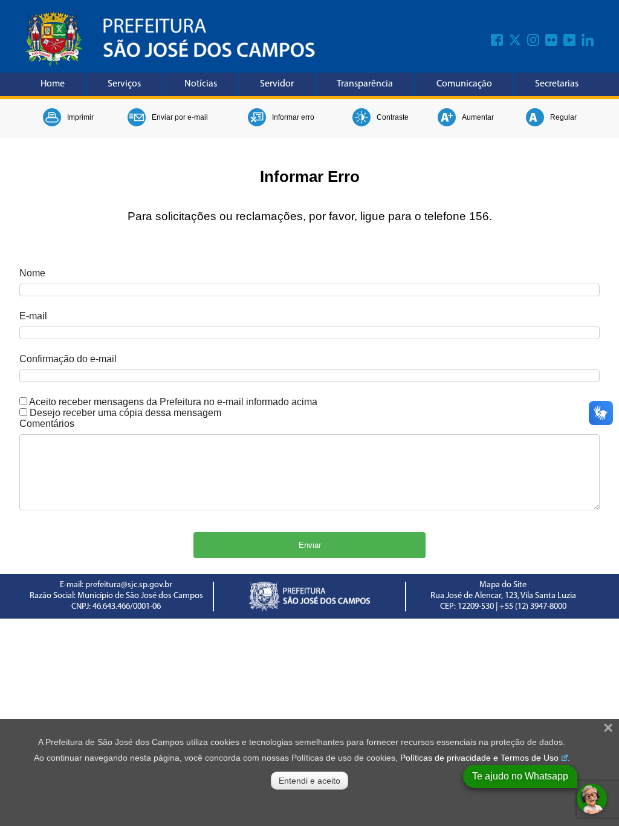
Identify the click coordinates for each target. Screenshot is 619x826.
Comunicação (464, 84)
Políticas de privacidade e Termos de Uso (479, 758)
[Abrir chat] (592, 799)
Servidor (277, 84)
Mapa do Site (503, 585)
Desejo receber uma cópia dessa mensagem (125, 413)
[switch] (23, 401)
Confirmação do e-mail (68, 359)
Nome (32, 273)
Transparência (365, 84)
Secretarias (556, 84)
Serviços (124, 84)
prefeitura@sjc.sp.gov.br (128, 585)
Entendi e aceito (309, 780)
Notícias (200, 84)
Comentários (46, 423)
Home (53, 84)
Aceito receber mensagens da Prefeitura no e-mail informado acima (173, 402)
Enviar (310, 545)
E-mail (33, 316)
